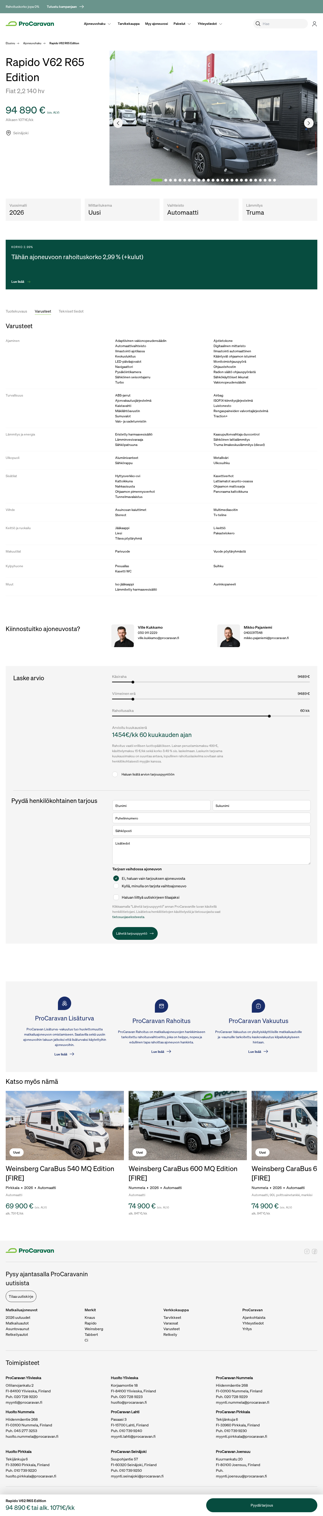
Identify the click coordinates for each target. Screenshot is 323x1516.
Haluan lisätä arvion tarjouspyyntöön (148, 774)
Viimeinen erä (123, 693)
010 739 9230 (235, 1430)
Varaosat (170, 1323)
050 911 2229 (147, 632)
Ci (86, 1340)
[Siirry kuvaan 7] (189, 180)
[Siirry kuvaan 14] (222, 180)
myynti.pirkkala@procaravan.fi (241, 1436)
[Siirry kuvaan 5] (180, 180)
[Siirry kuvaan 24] (269, 180)
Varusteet (43, 311)
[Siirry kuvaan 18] (241, 180)
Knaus (90, 1317)
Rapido (90, 1323)
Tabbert (91, 1334)
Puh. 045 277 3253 (21, 1430)
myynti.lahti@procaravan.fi (133, 1436)
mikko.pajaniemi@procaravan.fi (266, 638)
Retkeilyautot (17, 1334)
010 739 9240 (130, 1430)
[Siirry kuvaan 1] (156, 180)
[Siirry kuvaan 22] (260, 180)
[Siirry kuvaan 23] (265, 180)
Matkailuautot (17, 1323)
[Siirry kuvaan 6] (184, 180)
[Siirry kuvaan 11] (208, 180)
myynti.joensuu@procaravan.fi (241, 1476)
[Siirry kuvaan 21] (255, 180)
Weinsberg (94, 1328)
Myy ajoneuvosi (156, 23)
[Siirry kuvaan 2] (165, 180)
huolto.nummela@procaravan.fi (32, 1436)
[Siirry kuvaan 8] (194, 180)
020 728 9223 (131, 1396)
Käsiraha (119, 676)
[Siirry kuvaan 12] (213, 180)
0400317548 (253, 632)
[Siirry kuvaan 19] (246, 180)
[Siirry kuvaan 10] (203, 180)
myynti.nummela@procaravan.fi (242, 1402)
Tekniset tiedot (71, 311)
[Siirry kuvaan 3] (170, 180)
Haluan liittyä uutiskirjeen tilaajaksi (150, 897)
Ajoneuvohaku (94, 23)
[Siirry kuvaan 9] (198, 180)
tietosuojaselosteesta (128, 917)
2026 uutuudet (18, 1317)
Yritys (247, 1328)
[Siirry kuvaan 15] (227, 180)
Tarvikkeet (172, 1317)
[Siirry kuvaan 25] (274, 180)
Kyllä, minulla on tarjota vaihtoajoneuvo (154, 886)
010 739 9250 (130, 1470)
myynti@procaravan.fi (24, 1402)
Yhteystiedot (207, 23)
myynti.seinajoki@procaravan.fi (137, 1476)
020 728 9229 (236, 1396)
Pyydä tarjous (262, 1505)
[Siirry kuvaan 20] (250, 180)
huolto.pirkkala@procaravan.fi (31, 1476)
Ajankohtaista (253, 1317)
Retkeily (170, 1334)
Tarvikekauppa (129, 23)
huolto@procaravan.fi (129, 1402)
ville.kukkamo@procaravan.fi (158, 638)
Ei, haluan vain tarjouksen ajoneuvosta (153, 878)
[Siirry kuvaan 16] (232, 180)
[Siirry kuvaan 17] (236, 180)
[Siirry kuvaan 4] (175, 180)
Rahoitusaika (123, 710)
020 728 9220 (26, 1396)
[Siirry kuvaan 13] (217, 180)
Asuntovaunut (17, 1328)
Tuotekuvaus (16, 311)
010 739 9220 (25, 1470)
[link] (65, 6)
